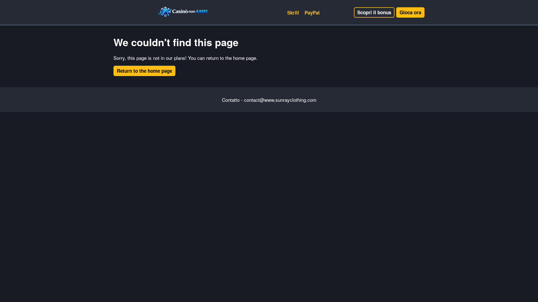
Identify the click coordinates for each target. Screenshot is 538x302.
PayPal (312, 12)
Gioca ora (410, 12)
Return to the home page (144, 70)
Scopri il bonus (374, 12)
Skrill (293, 12)
